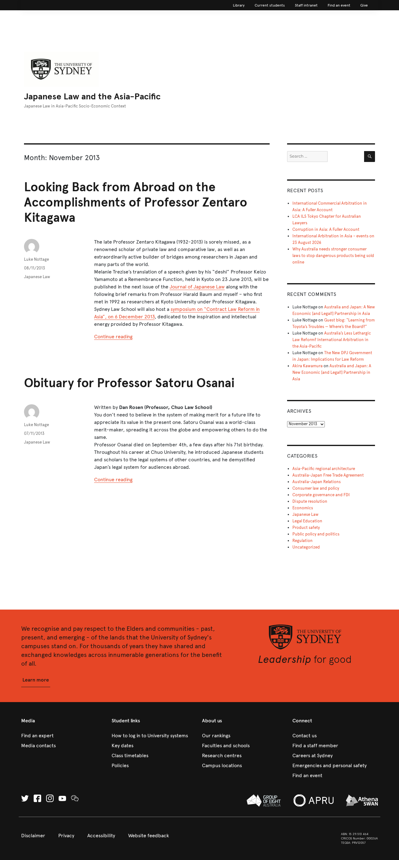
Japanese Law (37, 276)
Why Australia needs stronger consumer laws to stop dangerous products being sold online (333, 256)
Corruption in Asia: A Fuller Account (325, 229)
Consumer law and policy (315, 488)
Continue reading (113, 337)
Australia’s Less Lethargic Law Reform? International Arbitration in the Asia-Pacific (331, 340)
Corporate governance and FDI (321, 494)
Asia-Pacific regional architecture (323, 468)
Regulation (302, 540)
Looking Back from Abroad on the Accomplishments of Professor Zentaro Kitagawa (135, 202)
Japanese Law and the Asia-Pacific (92, 96)
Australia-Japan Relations (316, 481)
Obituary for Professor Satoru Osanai (129, 383)
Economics (302, 508)
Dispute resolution (309, 501)
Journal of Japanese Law (197, 287)
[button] (35, 680)
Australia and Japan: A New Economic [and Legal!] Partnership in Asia (331, 372)
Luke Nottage (36, 259)
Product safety (306, 527)
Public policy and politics (315, 534)
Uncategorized (306, 547)
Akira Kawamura (307, 365)
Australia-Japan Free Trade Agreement (328, 475)
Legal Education (307, 521)
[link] (239, 5)
